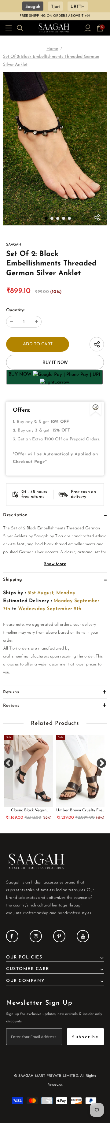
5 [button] (69, 218)
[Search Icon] (24, 28)
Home (52, 48)
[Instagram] (36, 936)
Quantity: (15, 310)
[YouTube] (83, 936)
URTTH (78, 7)
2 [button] (51, 218)
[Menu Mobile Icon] (6, 28)
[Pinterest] (59, 936)
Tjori (55, 7)
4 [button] (63, 218)
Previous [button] (8, 763)
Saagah (32, 7)
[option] (55, 148)
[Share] (97, 218)
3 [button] (57, 218)
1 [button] (46, 218)
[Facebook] (12, 936)
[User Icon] (88, 28)
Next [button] (101, 763)
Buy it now (55, 362)
